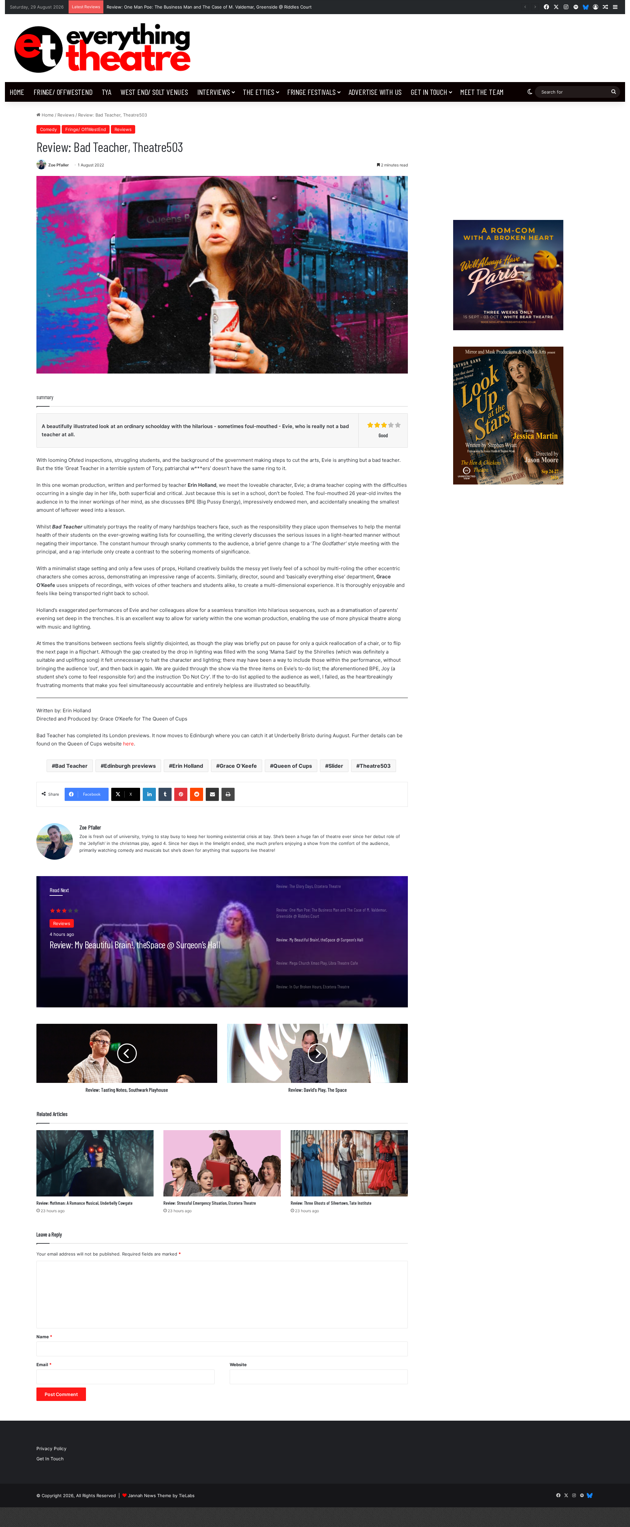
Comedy (48, 129)
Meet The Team (482, 92)
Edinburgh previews (130, 766)
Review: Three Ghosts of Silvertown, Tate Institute (331, 1203)
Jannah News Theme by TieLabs (161, 1495)
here (128, 744)
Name (44, 1336)
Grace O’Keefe (238, 766)
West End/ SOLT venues (154, 92)
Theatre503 (375, 766)
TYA (106, 92)
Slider (335, 766)
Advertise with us (375, 92)
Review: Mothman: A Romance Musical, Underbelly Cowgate (84, 1203)
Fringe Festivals (311, 92)
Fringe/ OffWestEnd (62, 92)
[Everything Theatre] (105, 48)
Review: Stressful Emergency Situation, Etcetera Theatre (209, 1203)
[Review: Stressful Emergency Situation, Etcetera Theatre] (222, 1163)
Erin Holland (187, 766)
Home (17, 92)
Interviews (213, 92)
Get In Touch (429, 92)
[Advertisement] (508, 158)
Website (238, 1364)
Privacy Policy (51, 1448)
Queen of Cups (292, 766)
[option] (222, 941)
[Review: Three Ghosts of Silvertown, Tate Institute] (349, 1163)
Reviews (65, 115)
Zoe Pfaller (58, 164)
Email (44, 1364)
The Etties (258, 92)
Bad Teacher (71, 766)
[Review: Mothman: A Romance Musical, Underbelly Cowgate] (95, 1163)
